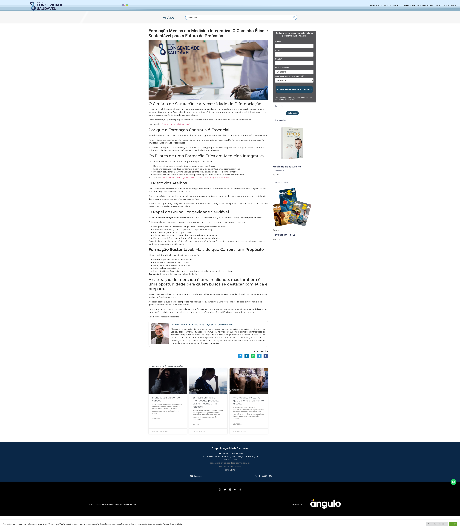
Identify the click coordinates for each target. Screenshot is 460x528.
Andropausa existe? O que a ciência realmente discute (248, 400)
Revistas (276, 230)
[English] (123, 6)
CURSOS (373, 5)
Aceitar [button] (453, 524)
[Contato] (191, 476)
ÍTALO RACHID (409, 5)
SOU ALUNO (449, 5)
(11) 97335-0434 (265, 476)
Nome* (278, 42)
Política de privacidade (230, 467)
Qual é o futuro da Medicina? (176, 124)
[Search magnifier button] (294, 17)
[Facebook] (230, 489)
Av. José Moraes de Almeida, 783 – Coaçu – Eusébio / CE (230, 456)
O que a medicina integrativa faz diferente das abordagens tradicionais (195, 177)
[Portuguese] (127, 6)
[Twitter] (225, 489)
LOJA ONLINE (436, 5)
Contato (198, 476)
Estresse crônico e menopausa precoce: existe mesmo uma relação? (206, 402)
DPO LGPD (230, 470)
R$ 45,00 (276, 239)
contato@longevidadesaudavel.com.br (230, 463)
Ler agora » (156, 419)
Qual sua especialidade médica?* (289, 76)
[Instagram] (219, 489)
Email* (278, 50)
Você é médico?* (282, 68)
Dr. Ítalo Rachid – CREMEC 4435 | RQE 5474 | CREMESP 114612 (203, 324)
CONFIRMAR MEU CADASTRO (294, 89)
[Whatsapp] (453, 482)
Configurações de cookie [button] (437, 524)
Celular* (278, 59)
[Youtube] (235, 489)
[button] (240, 356)
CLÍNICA (385, 5)
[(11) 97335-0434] (256, 476)
